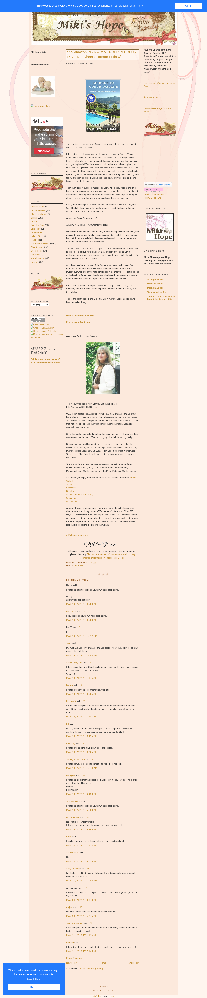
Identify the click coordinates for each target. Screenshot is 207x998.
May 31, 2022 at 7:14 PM (81, 951)
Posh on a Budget (156, 288)
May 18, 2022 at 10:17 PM (81, 636)
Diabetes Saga (37, 225)
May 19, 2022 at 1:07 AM (81, 678)
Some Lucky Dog (74, 663)
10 (93, 759)
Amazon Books (151, 97)
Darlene (70, 685)
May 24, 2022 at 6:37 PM (81, 900)
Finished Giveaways (40, 243)
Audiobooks (71, 501)
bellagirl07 (71, 775)
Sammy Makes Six (156, 292)
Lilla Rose (35, 254)
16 (88, 869)
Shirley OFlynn (73, 801)
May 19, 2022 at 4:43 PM (81, 794)
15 (86, 853)
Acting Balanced (155, 279)
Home (103, 963)
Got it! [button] (33, 987)
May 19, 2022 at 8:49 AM (81, 736)
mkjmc (69, 907)
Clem (69, 836)
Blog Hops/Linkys (39, 214)
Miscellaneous (37, 258)
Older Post (134, 963)
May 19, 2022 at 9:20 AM (81, 752)
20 (82, 942)
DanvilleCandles (155, 283)
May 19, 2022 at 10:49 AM (81, 768)
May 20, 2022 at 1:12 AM (81, 845)
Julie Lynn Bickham (75, 759)
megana (70, 942)
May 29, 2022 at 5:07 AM (81, 916)
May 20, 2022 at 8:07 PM (81, 861)
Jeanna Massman (75, 923)
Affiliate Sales (37, 207)
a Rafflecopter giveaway (77, 535)
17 (86, 888)
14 (79, 836)
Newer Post (71, 963)
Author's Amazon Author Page (80, 494)
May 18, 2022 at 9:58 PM (81, 620)
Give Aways (36, 247)
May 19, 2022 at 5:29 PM (81, 810)
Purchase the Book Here (78, 322)
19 (91, 923)
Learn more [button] (33, 978)
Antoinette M (72, 853)
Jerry (69, 643)
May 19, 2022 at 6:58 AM (81, 694)
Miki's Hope (85, 14)
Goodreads (71, 498)
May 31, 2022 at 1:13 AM (81, 935)
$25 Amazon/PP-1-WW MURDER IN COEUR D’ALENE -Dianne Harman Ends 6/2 (101, 54)
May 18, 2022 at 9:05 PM (81, 604)
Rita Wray (71, 743)
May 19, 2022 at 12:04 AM (81, 655)
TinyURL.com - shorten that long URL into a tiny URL (161, 297)
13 (88, 817)
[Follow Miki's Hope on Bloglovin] (158, 186)
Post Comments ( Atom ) (91, 968)
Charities (35, 221)
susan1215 (71, 611)
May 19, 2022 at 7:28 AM (81, 717)
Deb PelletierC (73, 817)
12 (88, 801)
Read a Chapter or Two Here (80, 316)
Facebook (71, 488)
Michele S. (71, 701)
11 (84, 775)
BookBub (70, 491)
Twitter (69, 484)
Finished (35, 240)
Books (34, 218)
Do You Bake (37, 232)
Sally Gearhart (73, 869)
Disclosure (36, 229)
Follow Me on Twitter (153, 198)
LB (68, 724)
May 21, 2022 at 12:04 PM (81, 880)
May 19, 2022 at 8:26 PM (81, 829)
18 (81, 907)
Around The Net (38, 210)
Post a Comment (74, 958)
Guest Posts (37, 251)
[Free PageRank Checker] (38, 321)
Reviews (35, 262)
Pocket (112, 996)
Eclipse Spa (36, 236)
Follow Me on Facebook (155, 194)
